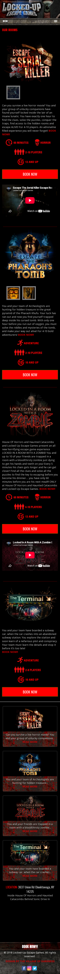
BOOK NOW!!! (30, 946)
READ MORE (30, 742)
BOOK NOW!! (26, 334)
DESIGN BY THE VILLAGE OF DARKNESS (30, 961)
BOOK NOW (30, 174)
